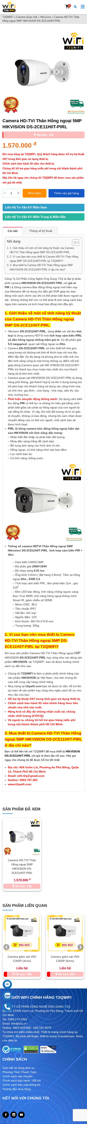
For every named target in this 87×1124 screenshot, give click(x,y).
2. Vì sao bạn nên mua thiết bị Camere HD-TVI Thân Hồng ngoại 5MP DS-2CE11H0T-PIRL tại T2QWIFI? (44, 258)
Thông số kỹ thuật (40, 230)
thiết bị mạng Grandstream (57, 1036)
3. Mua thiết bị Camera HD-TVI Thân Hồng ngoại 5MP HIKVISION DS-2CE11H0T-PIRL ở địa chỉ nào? (41, 267)
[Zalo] (13, 1115)
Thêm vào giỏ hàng (66, 193)
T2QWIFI (7, 17)
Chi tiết (13, 231)
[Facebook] (6, 1114)
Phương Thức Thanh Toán (19, 1072)
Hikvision (45, 17)
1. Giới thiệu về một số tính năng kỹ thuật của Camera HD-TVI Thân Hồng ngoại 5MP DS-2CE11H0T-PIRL (42, 250)
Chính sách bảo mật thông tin (21, 1084)
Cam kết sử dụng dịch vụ (18, 1067)
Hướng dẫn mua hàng (16, 1089)
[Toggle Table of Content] (73, 242)
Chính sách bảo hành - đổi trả (21, 1080)
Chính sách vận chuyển (17, 1076)
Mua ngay (34, 193)
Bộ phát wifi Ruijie (27, 1036)
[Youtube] (21, 1114)
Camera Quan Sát (26, 17)
